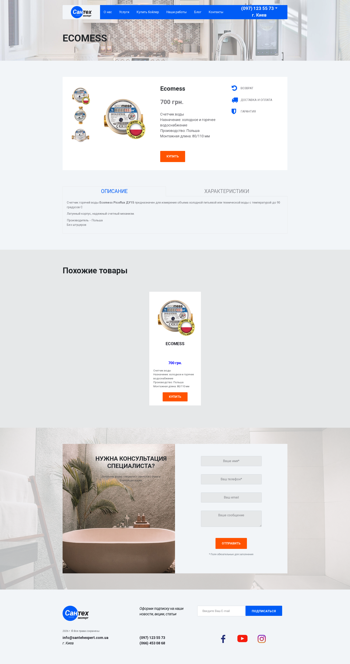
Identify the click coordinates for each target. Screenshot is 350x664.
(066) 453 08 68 (152, 643)
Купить (172, 156)
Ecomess (175, 343)
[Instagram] (262, 639)
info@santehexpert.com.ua (85, 637)
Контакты (216, 12)
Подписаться (264, 611)
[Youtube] (242, 638)
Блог (197, 12)
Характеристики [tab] (226, 191)
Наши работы (176, 12)
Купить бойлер (148, 12)
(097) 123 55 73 (257, 8)
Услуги (124, 12)
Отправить (231, 543)
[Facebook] (223, 639)
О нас (108, 12)
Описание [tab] (114, 191)
